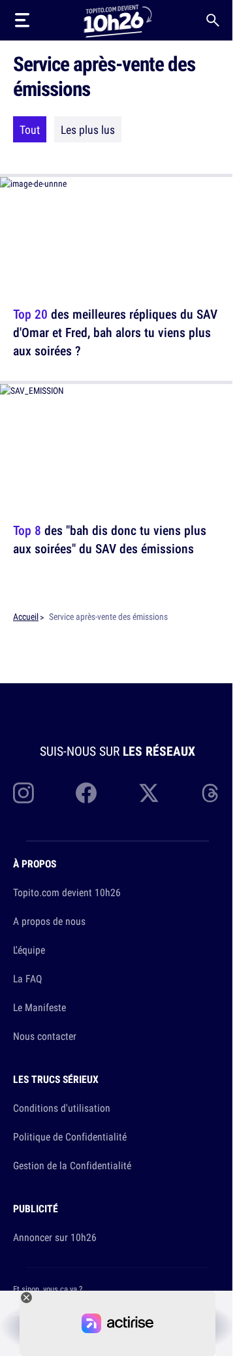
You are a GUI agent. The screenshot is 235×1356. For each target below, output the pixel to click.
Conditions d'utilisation (61, 1108)
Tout (30, 129)
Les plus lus (88, 129)
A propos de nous (49, 921)
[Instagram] (23, 793)
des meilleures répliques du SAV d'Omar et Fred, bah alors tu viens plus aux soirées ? (115, 332)
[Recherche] (212, 20)
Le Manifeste (39, 1007)
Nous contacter (44, 1036)
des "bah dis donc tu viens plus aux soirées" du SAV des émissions (109, 539)
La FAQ (27, 978)
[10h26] (117, 20)
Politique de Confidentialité (70, 1136)
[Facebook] (86, 793)
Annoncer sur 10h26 (55, 1237)
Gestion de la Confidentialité (72, 1165)
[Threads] (211, 793)
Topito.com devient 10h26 (67, 892)
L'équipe (29, 950)
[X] (148, 793)
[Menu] (22, 20)
